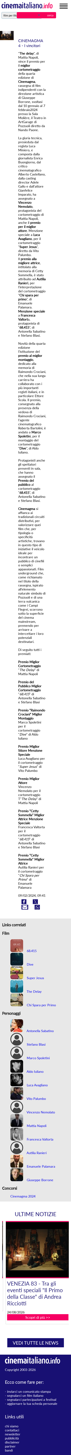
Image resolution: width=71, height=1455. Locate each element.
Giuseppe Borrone (39, 1180)
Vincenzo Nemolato (40, 1112)
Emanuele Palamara (40, 1166)
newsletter (12, 1434)
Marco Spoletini (38, 1058)
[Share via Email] (25, 908)
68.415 (31, 951)
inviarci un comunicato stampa (29, 1391)
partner (10, 1446)
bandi (9, 1450)
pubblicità (12, 1438)
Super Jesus (35, 978)
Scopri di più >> (37, 1317)
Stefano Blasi (36, 1044)
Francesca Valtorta (39, 1139)
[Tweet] (35, 903)
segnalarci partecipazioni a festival (31, 1399)
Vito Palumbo (36, 1099)
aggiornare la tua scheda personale (32, 1404)
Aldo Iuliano (35, 1071)
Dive (29, 964)
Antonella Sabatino (40, 1031)
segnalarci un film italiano (25, 1395)
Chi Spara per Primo (41, 1005)
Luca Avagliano (37, 1085)
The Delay (34, 991)
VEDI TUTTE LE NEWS (35, 1342)
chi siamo (11, 1426)
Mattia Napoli (36, 1126)
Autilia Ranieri (36, 1153)
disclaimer (12, 1442)
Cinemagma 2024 (23, 1196)
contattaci (12, 1430)
